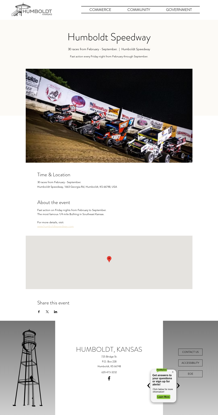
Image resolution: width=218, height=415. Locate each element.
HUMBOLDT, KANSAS (109, 349)
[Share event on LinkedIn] (55, 311)
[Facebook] (109, 378)
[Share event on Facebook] (39, 311)
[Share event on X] (47, 311)
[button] (100, 9)
